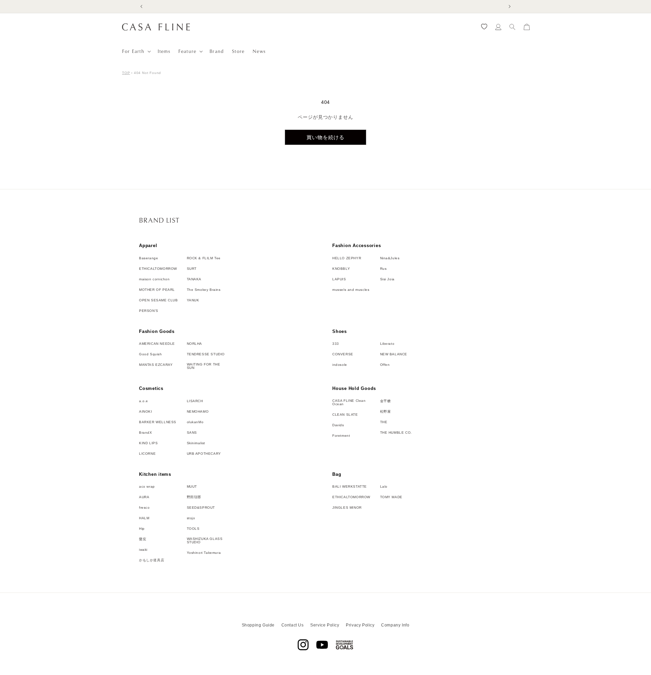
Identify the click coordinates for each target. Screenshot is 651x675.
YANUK (193, 300)
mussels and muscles (350, 290)
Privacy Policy (360, 625)
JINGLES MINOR (347, 507)
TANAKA (194, 279)
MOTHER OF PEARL (157, 290)
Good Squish (150, 354)
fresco (144, 507)
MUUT (192, 486)
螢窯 (142, 539)
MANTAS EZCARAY (156, 365)
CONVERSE (342, 354)
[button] (136, 51)
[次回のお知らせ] (509, 6)
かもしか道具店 (151, 560)
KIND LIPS (148, 443)
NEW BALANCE (394, 354)
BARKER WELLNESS (157, 422)
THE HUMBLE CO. (396, 432)
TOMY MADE (391, 497)
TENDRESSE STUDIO (206, 354)
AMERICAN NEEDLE (157, 343)
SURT (192, 268)
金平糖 (385, 401)
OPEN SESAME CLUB (158, 300)
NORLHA (194, 343)
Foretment (341, 435)
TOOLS (193, 528)
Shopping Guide (258, 625)
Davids (338, 425)
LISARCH (195, 401)
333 (335, 343)
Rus (383, 268)
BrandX (145, 432)
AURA (144, 497)
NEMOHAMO (198, 411)
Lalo (384, 486)
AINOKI (145, 411)
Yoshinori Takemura (204, 553)
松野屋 (385, 411)
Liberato (387, 343)
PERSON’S (148, 311)
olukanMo (195, 422)
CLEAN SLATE (345, 414)
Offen (385, 365)
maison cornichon (154, 279)
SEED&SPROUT (201, 507)
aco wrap (147, 486)
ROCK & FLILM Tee (204, 258)
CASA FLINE (333, 672)
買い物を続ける (325, 137)
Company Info (395, 625)
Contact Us (292, 625)
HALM (144, 518)
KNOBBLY (341, 268)
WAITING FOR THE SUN (203, 366)
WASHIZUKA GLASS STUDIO (205, 540)
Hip (142, 528)
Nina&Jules (390, 258)
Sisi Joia (387, 279)
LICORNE (147, 453)
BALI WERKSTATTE (349, 486)
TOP (126, 73)
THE (384, 422)
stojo (191, 518)
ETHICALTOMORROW (158, 268)
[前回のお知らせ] (141, 6)
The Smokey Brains (204, 290)
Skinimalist (196, 443)
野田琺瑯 (194, 497)
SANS (192, 432)
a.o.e (143, 401)
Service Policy (324, 625)
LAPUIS (339, 279)
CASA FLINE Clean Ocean (349, 402)
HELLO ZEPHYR (346, 258)
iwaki (143, 549)
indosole (339, 365)
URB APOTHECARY (204, 453)
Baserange (148, 258)
